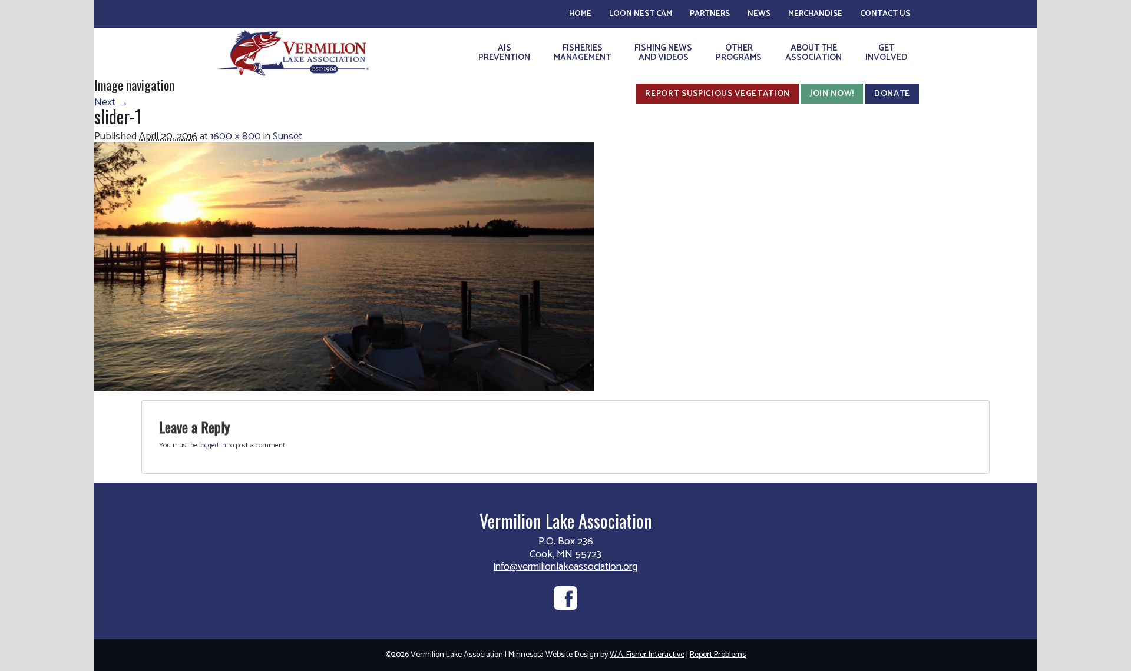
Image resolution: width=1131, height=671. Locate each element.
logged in (212, 445)
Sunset (287, 136)
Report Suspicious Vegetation (717, 94)
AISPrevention (504, 53)
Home (580, 14)
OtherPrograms (739, 53)
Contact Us (885, 14)
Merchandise (815, 14)
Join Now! (832, 94)
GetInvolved (886, 53)
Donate (892, 94)
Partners (710, 14)
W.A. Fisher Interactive (647, 655)
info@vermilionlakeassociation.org (565, 567)
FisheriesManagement (582, 53)
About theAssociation (813, 53)
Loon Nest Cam (640, 14)
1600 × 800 (235, 136)
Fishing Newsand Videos (663, 53)
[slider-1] (344, 266)
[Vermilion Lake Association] (292, 53)
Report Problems (718, 655)
